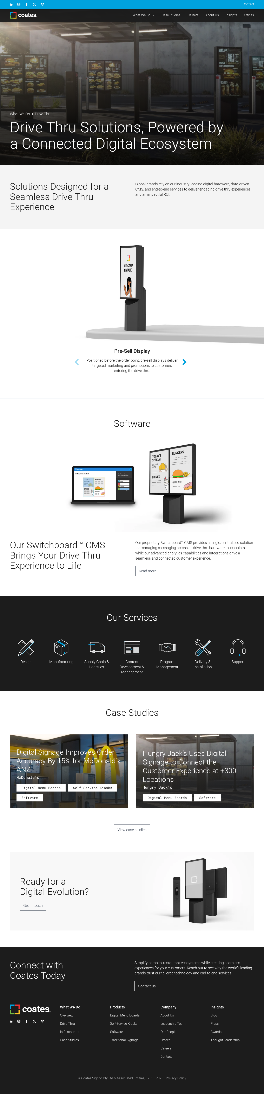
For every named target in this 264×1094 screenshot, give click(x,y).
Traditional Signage (124, 1040)
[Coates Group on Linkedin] (11, 4)
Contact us (147, 986)
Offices (249, 15)
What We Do (141, 15)
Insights (231, 15)
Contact (248, 4)
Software (116, 1032)
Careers (192, 15)
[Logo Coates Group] (23, 15)
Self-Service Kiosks (123, 1024)
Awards (216, 1032)
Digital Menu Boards (125, 1015)
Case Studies (170, 15)
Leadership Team (172, 1024)
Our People (168, 1032)
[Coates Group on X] (34, 4)
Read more (147, 571)
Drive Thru (67, 1024)
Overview (66, 1015)
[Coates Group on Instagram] (18, 4)
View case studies (132, 830)
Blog (214, 1015)
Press (215, 1024)
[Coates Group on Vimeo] (42, 4)
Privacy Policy (176, 1078)
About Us (212, 15)
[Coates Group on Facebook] (26, 4)
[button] (187, 362)
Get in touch (33, 905)
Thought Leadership (225, 1040)
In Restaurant (69, 1032)
